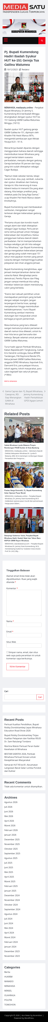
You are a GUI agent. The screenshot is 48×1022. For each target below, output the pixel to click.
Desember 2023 (12, 951)
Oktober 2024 (11, 904)
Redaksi (25, 69)
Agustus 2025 (10, 858)
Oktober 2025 (11, 848)
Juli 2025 (8, 862)
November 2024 (12, 900)
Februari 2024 (11, 942)
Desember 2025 (12, 839)
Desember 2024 (12, 895)
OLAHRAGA (9, 995)
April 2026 (9, 820)
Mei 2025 (8, 872)
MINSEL (8, 990)
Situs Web (11, 642)
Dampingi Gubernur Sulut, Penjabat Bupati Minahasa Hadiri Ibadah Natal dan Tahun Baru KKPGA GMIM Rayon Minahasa (22, 538)
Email (9, 631)
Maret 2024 (9, 937)
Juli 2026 (8, 806)
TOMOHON (9, 1004)
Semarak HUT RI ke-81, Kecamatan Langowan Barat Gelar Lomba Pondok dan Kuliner (22, 767)
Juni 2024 (8, 923)
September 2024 (12, 909)
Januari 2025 (10, 890)
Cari (6, 691)
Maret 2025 (9, 881)
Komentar (12, 588)
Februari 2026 (11, 830)
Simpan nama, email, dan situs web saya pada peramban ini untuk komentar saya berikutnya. (23, 655)
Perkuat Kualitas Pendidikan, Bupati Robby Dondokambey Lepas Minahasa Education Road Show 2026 (22, 727)
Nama (10, 621)
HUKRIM (8, 976)
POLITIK (8, 1000)
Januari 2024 (10, 946)
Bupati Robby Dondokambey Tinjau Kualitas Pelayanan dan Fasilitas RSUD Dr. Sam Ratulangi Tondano (22, 738)
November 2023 (12, 956)
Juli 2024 (8, 918)
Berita (6, 381)
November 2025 (12, 844)
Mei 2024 (8, 928)
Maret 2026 (9, 825)
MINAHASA (13, 381)
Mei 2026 (8, 816)
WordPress (29, 1018)
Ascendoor (37, 1015)
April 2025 (9, 876)
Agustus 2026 (10, 802)
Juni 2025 (8, 867)
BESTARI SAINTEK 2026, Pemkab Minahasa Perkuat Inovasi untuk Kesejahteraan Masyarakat (20, 757)
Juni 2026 (8, 811)
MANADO (9, 981)
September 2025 (12, 853)
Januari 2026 (10, 834)
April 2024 (9, 932)
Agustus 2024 (10, 914)
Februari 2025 (11, 886)
